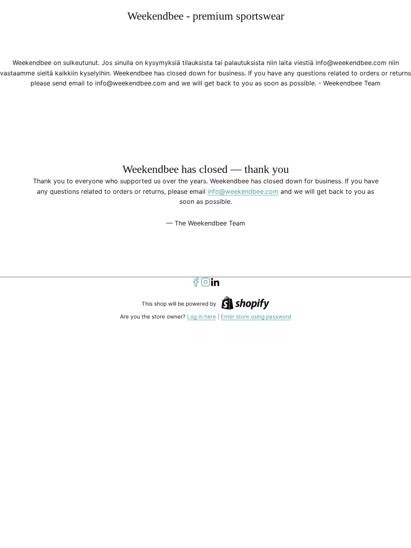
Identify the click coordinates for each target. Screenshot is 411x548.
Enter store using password (256, 316)
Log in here (201, 316)
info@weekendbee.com (243, 191)
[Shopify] (245, 304)
